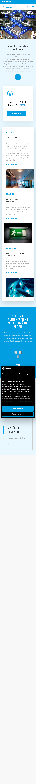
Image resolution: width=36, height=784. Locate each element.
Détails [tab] (18, 374)
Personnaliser (17, 414)
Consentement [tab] (7, 374)
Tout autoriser (18, 408)
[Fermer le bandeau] (33, 368)
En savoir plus (11, 164)
